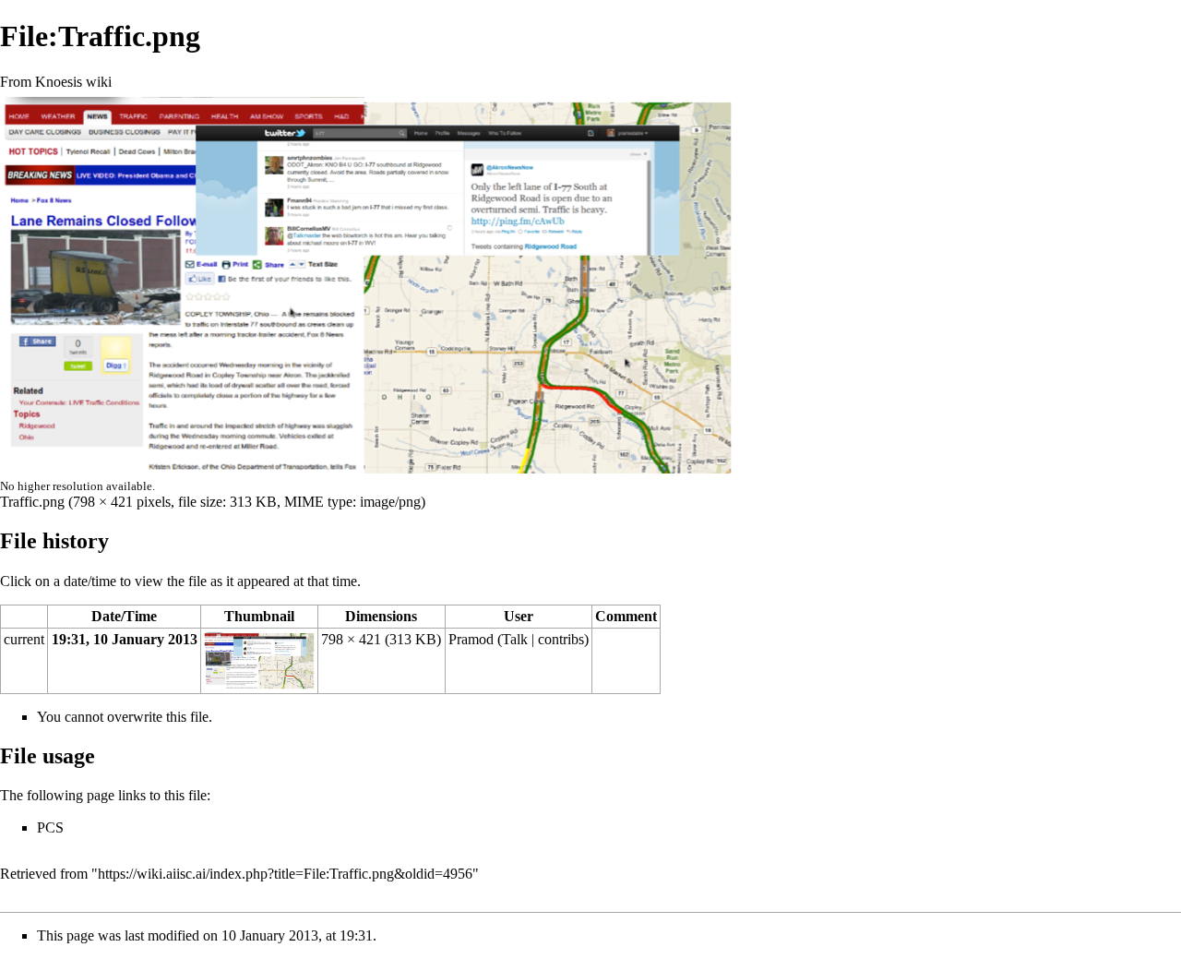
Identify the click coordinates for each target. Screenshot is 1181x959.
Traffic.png (32, 501)
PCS (50, 827)
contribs (561, 639)
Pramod (471, 639)
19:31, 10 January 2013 (124, 639)
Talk (515, 639)
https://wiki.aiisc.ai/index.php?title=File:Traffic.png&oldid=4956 (285, 873)
